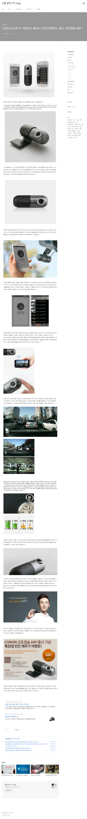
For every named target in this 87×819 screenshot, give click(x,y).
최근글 (69, 106)
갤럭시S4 (69, 122)
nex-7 (74, 120)
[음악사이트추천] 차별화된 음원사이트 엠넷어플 (18, 750)
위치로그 (29, 9)
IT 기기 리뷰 (70, 63)
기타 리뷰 (7, 738)
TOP (83, 813)
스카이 (68, 126)
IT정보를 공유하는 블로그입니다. (12, 787)
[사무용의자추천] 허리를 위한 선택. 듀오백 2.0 (17, 748)
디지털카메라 (70, 124)
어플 (80, 126)
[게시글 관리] (11, 730)
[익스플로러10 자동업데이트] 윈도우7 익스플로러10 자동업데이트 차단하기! (25, 744)
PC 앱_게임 (70, 84)
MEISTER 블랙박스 (11, 716)
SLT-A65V (69, 137)
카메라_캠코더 (71, 65)
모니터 (69, 76)
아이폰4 (69, 128)
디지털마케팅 (70, 54)
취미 (79, 124)
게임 (81, 120)
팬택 (80, 135)
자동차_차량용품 (71, 67)
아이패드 (77, 128)
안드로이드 (69, 120)
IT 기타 (69, 74)
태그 (9, 9)
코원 (82, 124)
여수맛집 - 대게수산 (10, 746)
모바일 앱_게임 (70, 81)
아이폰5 (75, 124)
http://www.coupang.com (12, 701)
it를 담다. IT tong (11, 3)
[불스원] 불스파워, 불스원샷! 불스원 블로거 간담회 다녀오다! (21, 741)
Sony (72, 126)
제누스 (74, 122)
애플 (80, 128)
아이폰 (68, 135)
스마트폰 (69, 57)
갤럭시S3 (79, 133)
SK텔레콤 (73, 131)
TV (69, 72)
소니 (77, 122)
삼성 (78, 120)
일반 (68, 90)
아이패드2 (69, 133)
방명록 (38, 9)
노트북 (69, 78)
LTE (73, 128)
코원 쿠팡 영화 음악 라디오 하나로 (17, 704)
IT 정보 (69, 60)
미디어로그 (19, 9)
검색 (79, 3)
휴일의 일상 (70, 92)
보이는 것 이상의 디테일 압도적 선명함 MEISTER (20, 719)
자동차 (68, 131)
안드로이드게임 (74, 135)
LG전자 (75, 137)
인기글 (73, 106)
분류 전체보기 (70, 51)
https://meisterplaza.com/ (12, 714)
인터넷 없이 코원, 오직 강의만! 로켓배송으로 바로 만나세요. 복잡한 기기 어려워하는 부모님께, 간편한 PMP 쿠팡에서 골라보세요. (30, 707)
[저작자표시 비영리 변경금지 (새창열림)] (22, 730)
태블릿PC (70, 69)
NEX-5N (77, 126)
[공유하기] (8, 730)
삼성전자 (75, 133)
